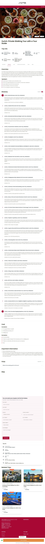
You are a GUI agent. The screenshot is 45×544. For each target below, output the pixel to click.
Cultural (19, 60)
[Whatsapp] (2, 540)
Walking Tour (17, 61)
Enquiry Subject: (6, 422)
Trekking (3, 535)
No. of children (25, 417)
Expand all (39, 91)
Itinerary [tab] (9, 64)
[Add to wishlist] (20, 471)
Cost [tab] (14, 64)
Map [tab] (32, 64)
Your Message (5, 427)
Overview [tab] (3, 64)
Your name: (5, 402)
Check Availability (23, 540)
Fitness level (38, 52)
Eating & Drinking (12, 460)
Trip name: (5, 399)
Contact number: (26, 412)
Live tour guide (27, 51)
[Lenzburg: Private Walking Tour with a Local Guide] (11, 475)
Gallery (37, 36)
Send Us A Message (26, 542)
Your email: (5, 407)
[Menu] (41, 6)
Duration (16, 52)
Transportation (6, 52)
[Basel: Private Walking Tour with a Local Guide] (33, 475)
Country (4, 412)
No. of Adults (5, 417)
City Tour (5, 59)
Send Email (6, 437)
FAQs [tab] (28, 64)
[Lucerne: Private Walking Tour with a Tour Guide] (11, 498)
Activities (5, 58)
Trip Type (6, 462)
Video (42, 36)
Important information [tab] (21, 64)
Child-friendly (12, 463)
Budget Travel (17, 59)
